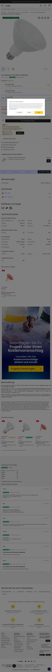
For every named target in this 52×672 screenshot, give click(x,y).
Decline (29, 112)
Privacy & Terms (12, 108)
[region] (26, 107)
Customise (19, 112)
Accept (38, 112)
